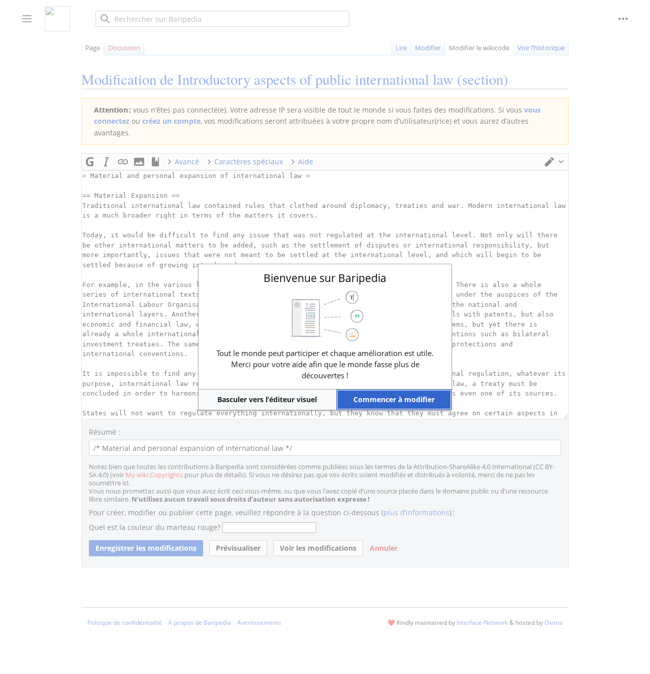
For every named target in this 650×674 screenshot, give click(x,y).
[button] (267, 399)
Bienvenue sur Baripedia (325, 278)
